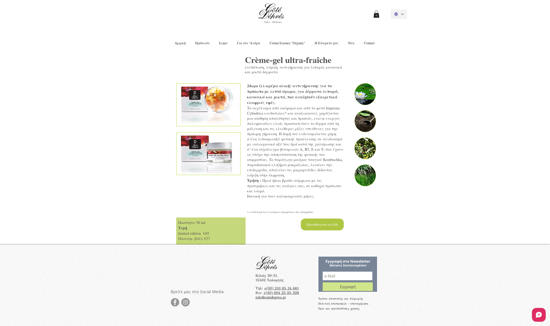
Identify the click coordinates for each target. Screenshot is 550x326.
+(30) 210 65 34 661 (281, 288)
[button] (376, 14)
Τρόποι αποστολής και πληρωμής (340, 298)
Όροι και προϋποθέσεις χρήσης (338, 308)
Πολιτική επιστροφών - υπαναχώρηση (343, 303)
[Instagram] (185, 302)
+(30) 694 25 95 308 (281, 293)
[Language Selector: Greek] (398, 14)
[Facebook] (175, 302)
